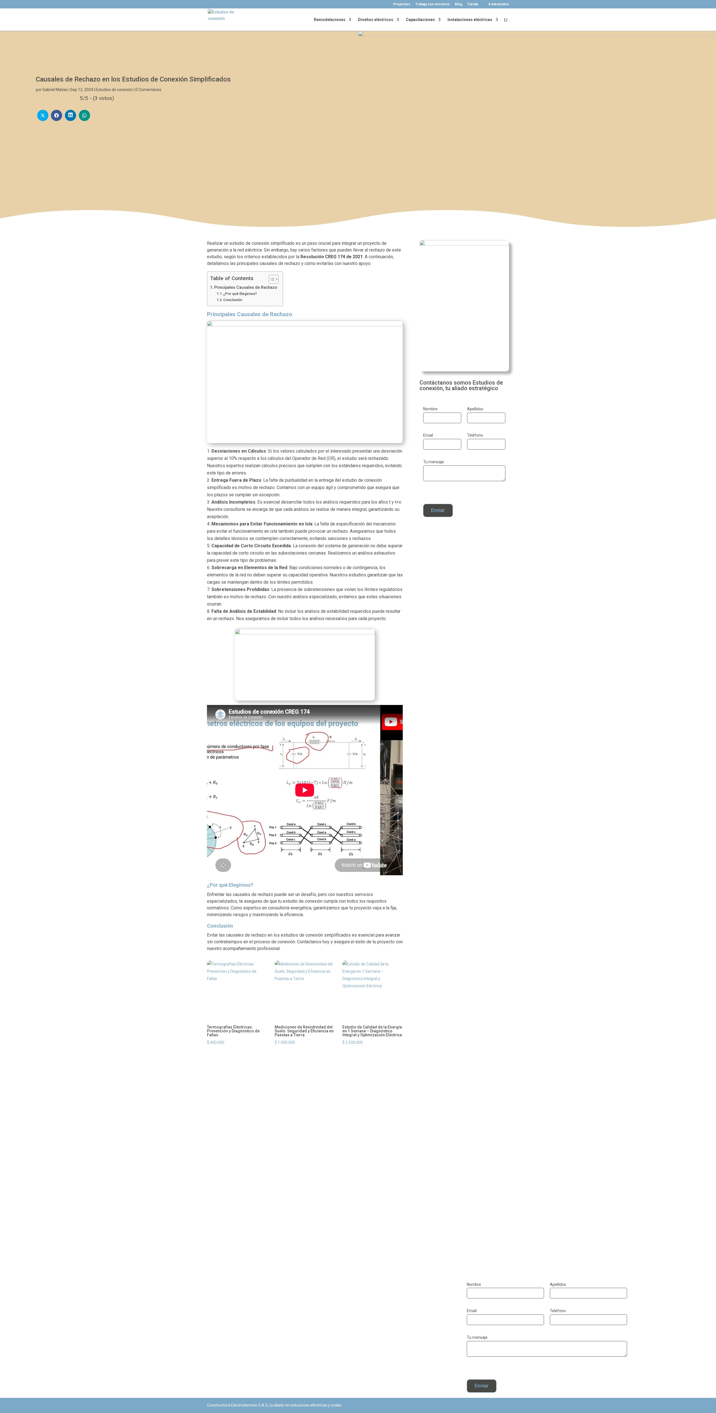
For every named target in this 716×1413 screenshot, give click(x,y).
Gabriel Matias (55, 89)
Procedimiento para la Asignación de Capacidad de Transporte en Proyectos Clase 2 (308, 1218)
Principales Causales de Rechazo (245, 287)
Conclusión (232, 300)
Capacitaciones (420, 20)
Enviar (438, 510)
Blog (458, 4)
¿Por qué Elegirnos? (240, 294)
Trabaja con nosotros (432, 4)
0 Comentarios (148, 89)
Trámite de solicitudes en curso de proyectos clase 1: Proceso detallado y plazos (304, 1110)
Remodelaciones (329, 20)
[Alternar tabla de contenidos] (271, 279)
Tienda (472, 4)
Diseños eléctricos (375, 20)
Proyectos (401, 4)
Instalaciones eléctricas (469, 20)
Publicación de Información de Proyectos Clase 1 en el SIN (279, 1164)
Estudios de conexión (114, 89)
